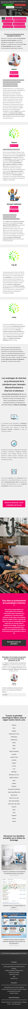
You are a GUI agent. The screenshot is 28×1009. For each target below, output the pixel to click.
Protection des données (14, 972)
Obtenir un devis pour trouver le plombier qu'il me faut (14, 504)
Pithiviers (14, 786)
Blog (14, 976)
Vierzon (14, 818)
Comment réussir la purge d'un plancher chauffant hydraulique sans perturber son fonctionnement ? (14, 941)
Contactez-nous (14, 978)
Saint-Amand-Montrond (14, 792)
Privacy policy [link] (18, 7)
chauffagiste (9, 18)
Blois (14, 728)
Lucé (14, 769)
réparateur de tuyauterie (19, 26)
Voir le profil (15, 72)
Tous (3, 18)
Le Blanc (14, 763)
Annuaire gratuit (7, 966)
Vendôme (14, 815)
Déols (14, 745)
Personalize (10, 7)
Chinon (14, 742)
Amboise (14, 725)
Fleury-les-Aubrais (14, 751)
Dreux (14, 748)
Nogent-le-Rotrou (14, 777)
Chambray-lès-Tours (14, 734)
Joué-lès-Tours (14, 757)
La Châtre (14, 760)
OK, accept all (8, 5)
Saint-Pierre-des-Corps (14, 803)
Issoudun (14, 754)
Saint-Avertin (14, 795)
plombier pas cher (8, 24)
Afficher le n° (14, 75)
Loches (14, 766)
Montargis (14, 771)
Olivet (14, 780)
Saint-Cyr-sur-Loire (14, 798)
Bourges (14, 731)
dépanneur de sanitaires (7, 21)
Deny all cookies (20, 5)
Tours (14, 812)
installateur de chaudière (20, 21)
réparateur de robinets (8, 26)
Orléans (14, 783)
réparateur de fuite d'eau (18, 24)
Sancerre (14, 806)
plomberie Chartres (14, 993)
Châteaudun (14, 736)
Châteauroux (14, 739)
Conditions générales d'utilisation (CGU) (14, 970)
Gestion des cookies (14, 974)
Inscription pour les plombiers (14, 643)
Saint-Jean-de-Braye (14, 801)
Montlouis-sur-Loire (14, 774)
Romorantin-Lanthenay (14, 789)
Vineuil (14, 821)
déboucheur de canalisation (19, 18)
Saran (14, 809)
